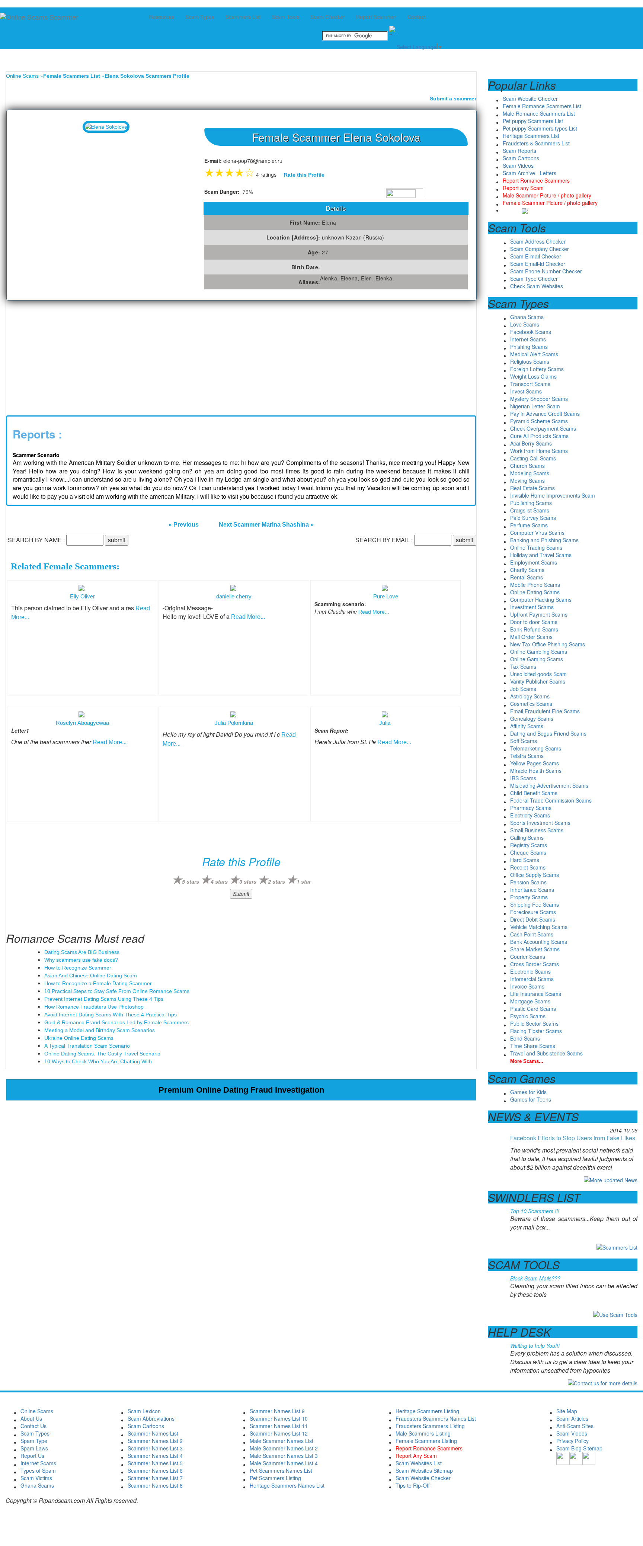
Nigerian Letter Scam (535, 406)
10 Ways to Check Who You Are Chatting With (98, 1061)
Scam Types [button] (199, 16)
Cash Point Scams (531, 934)
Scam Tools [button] (285, 16)
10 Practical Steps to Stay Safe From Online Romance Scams (116, 991)
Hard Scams (524, 860)
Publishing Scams (531, 503)
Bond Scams (525, 1038)
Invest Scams (526, 391)
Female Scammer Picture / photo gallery (550, 202)
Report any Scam (523, 188)
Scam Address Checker (538, 241)
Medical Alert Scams (534, 354)
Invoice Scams (527, 986)
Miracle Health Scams (536, 770)
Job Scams (523, 688)
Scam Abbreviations (151, 1418)
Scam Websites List (419, 1463)
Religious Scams (529, 361)
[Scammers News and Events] (610, 1179)
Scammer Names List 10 (279, 1418)
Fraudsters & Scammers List (536, 143)
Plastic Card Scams (533, 1008)
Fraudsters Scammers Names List (436, 1418)
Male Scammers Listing (423, 1433)
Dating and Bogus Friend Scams (548, 733)
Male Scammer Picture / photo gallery (547, 195)
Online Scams (22, 76)
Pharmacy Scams (530, 807)
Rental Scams (526, 577)
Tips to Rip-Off (412, 1485)
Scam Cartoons (521, 158)
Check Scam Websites (536, 286)
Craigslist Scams (529, 510)
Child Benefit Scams (533, 793)
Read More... (248, 617)
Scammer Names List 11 (279, 1426)
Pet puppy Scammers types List (540, 128)
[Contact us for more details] (602, 1382)
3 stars (247, 881)
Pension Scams (528, 882)
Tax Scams (523, 666)
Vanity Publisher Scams (537, 681)
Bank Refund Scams (534, 629)
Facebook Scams (530, 331)
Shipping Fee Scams (534, 904)
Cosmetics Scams (531, 703)
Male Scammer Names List (281, 1440)
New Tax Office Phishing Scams (547, 644)
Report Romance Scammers (536, 180)
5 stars (190, 881)
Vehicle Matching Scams (538, 927)
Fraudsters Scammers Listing (430, 1426)
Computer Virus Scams (537, 532)
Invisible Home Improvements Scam (552, 495)
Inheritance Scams (532, 889)
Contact (416, 16)
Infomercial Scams (532, 979)
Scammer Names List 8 (155, 1485)
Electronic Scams (530, 971)
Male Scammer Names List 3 (284, 1455)
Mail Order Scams (531, 636)
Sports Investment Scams (540, 822)
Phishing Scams (529, 346)
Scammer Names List (153, 1433)
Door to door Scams (533, 622)
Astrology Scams (530, 696)
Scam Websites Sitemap (424, 1470)
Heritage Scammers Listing (427, 1411)
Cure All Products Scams (539, 436)
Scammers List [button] (242, 16)
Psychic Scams (528, 1016)
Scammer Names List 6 (155, 1470)
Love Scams (524, 324)
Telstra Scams (527, 755)
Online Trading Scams (536, 547)
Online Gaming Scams (536, 659)
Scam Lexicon (144, 1411)
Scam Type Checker (534, 278)
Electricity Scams (530, 815)
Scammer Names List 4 (155, 1455)
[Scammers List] (616, 1246)
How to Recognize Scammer (77, 968)
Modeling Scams (529, 473)
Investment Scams (532, 607)
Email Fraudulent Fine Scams (545, 711)
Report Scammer (376, 16)
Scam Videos (518, 165)
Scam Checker (327, 16)
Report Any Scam (416, 1455)
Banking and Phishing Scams (544, 540)
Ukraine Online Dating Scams (78, 1038)
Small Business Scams (536, 830)
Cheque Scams (528, 852)
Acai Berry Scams (531, 443)
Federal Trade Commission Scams (551, 800)
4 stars (219, 881)
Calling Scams (527, 837)
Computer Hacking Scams (541, 599)
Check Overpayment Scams (543, 428)
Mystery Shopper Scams (539, 398)
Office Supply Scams (534, 874)
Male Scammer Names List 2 (284, 1448)
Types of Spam (38, 1470)
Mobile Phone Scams (535, 584)
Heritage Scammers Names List (287, 1485)
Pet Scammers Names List (281, 1470)
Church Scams (527, 465)
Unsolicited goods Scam (538, 674)
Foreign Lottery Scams (537, 369)
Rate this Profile (304, 175)
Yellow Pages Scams (534, 763)
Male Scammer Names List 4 (284, 1463)
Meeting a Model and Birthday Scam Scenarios (99, 1030)
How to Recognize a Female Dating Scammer (98, 983)
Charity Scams (527, 569)
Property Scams (529, 897)
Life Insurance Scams (535, 993)
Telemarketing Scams (535, 748)
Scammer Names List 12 (279, 1433)
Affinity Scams (526, 726)
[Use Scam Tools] (615, 1314)
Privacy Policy (572, 1440)
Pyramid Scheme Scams (539, 421)
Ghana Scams (527, 317)
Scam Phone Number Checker (546, 271)
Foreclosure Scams (533, 912)
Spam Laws (34, 1448)
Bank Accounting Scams (538, 941)
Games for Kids (528, 1092)
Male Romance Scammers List (539, 113)
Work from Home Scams (539, 450)
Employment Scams (533, 562)
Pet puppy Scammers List (533, 121)
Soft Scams (523, 741)
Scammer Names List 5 (155, 1463)
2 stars (276, 881)
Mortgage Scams (530, 1001)
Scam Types (34, 1433)
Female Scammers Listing (426, 1440)
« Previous (184, 524)
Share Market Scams (535, 949)
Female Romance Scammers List (542, 106)
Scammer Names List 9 (277, 1411)
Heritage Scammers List (531, 135)
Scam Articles (572, 1418)
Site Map (566, 1411)
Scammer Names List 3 (155, 1448)
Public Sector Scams (534, 1023)
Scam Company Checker (539, 249)
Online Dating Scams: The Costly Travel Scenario (102, 1054)
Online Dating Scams (535, 592)
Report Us (32, 1455)
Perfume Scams (529, 525)
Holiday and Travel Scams (541, 555)
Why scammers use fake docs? (81, 960)
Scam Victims (36, 1478)
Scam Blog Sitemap (579, 1448)
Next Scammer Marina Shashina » (266, 524)
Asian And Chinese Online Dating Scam (90, 975)
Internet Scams (528, 339)
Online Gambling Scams (538, 651)
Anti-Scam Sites (575, 1426)
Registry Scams (528, 845)
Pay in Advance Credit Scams (545, 413)
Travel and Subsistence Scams (546, 1053)
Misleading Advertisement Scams (549, 785)
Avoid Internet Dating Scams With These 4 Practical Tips (110, 1015)
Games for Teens (530, 1099)
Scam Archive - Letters (529, 173)
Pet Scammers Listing (275, 1478)
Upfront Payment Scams (538, 614)
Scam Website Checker (530, 98)
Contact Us (33, 1426)
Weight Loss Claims (533, 376)
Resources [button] (161, 16)
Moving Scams (527, 480)
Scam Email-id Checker (537, 263)
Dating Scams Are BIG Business (81, 952)
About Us (31, 1418)
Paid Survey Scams (533, 517)
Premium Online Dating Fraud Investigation (241, 1090)
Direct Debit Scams (532, 919)
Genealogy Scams (531, 718)
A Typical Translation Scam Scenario (87, 1046)
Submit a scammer (453, 99)
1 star (304, 881)
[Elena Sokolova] (106, 126)
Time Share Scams (532, 1046)
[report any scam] (515, 210)
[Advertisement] (62, 356)
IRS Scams (523, 778)
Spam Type (33, 1440)
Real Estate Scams (532, 488)
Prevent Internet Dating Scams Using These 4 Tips (103, 999)
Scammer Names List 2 (155, 1440)
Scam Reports (519, 150)
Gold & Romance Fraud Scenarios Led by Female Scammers (116, 1022)
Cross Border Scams (534, 964)
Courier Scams (527, 956)
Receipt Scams (528, 867)
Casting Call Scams (533, 458)
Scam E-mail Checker (535, 256)
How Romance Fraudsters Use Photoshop (94, 1007)
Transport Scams (530, 384)
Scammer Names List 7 (155, 1478)
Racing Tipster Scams (536, 1031)
